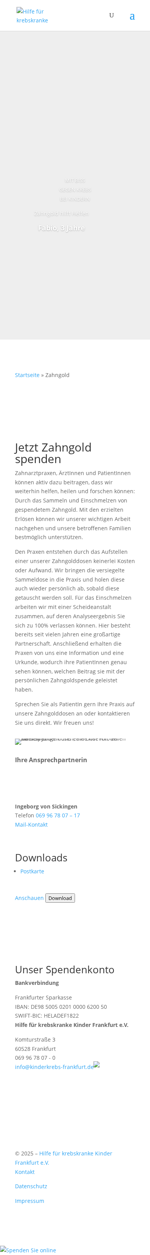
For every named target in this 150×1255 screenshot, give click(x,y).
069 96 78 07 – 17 (58, 815)
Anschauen (29, 898)
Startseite (27, 375)
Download (60, 898)
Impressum (29, 1200)
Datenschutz (31, 1186)
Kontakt (25, 1172)
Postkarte (32, 871)
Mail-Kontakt (31, 824)
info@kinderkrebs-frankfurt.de (54, 1067)
